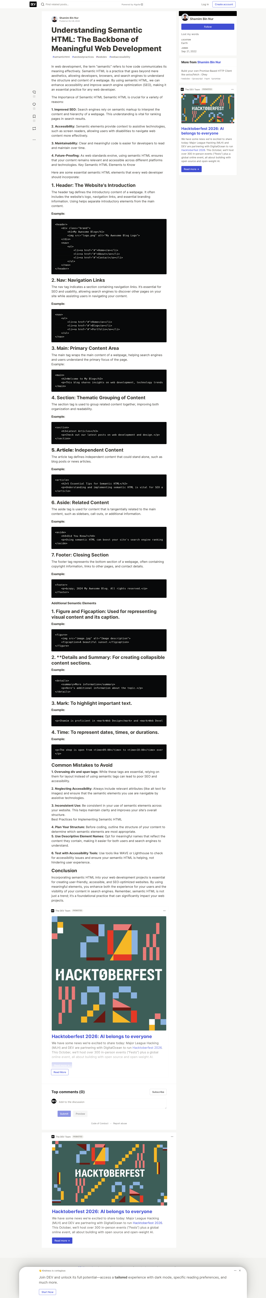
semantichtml (61, 56)
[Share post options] (34, 140)
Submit (64, 1113)
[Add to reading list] (34, 118)
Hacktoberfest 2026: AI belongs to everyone (102, 1036)
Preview (80, 1113)
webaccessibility (119, 56)
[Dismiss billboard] (240, 1270)
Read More (60, 1072)
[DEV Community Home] (33, 4)
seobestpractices (83, 56)
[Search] (43, 4)
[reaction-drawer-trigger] (34, 94)
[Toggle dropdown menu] (164, 910)
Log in (205, 4)
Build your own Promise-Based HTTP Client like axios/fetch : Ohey (206, 74)
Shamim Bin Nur (69, 17)
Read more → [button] (62, 1240)
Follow (208, 26)
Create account (224, 4)
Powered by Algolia (131, 4)
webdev (101, 56)
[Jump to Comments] (34, 106)
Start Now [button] (47, 1292)
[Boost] (34, 128)
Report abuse (120, 1123)
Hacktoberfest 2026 (147, 1223)
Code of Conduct (99, 1123)
